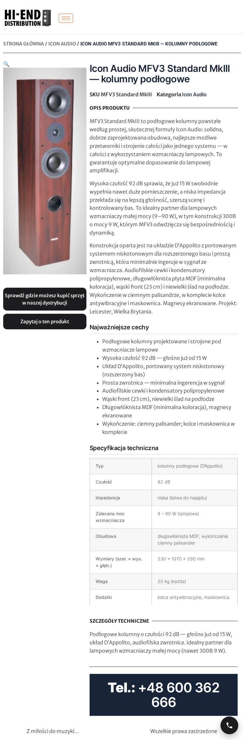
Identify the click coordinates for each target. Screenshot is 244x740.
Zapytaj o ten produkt (44, 322)
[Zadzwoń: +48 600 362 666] (229, 725)
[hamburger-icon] (66, 18)
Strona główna (23, 44)
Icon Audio (62, 44)
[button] (6, 64)
